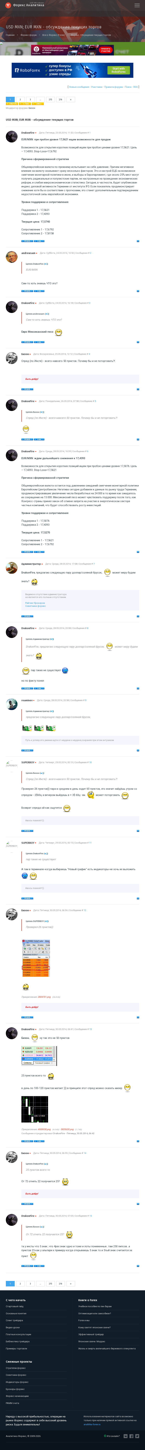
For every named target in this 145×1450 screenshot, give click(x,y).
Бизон (32, 108)
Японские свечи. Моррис (91, 1341)
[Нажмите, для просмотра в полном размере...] (35, 976)
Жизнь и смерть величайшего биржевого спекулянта (107, 1348)
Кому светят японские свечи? (94, 1327)
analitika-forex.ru (92, 1424)
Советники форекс (35, 606)
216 (60, 99)
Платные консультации (18, 1334)
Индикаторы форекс (17, 1382)
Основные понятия (16, 1313)
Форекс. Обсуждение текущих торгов (91, 35)
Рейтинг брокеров (35, 603)
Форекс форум (28, 35)
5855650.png (67, 1129)
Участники (96, 87)
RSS (136, 87)
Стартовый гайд (14, 1306)
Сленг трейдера (14, 1320)
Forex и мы (84, 1320)
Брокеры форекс (15, 1389)
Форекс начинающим (17, 1396)
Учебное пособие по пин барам (95, 1306)
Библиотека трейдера (18, 1341)
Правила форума (113, 87)
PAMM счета (12, 1403)
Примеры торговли (16, 1348)
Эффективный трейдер (91, 1334)
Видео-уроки (13, 1327)
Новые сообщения (79, 87)
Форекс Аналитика (28, 4)
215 (50, 99)
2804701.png (44, 997)
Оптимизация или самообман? (94, 1313)
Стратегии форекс (16, 1368)
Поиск (128, 87)
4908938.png (44, 1129)
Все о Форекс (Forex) (53, 35)
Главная (10, 35)
